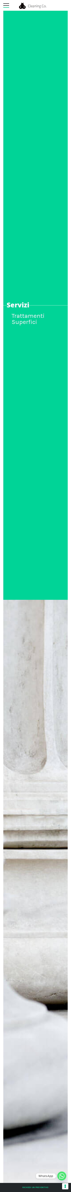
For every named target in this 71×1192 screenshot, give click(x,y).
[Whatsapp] (61, 1176)
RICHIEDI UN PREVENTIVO (35, 1187)
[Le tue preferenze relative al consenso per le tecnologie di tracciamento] (65, 1186)
